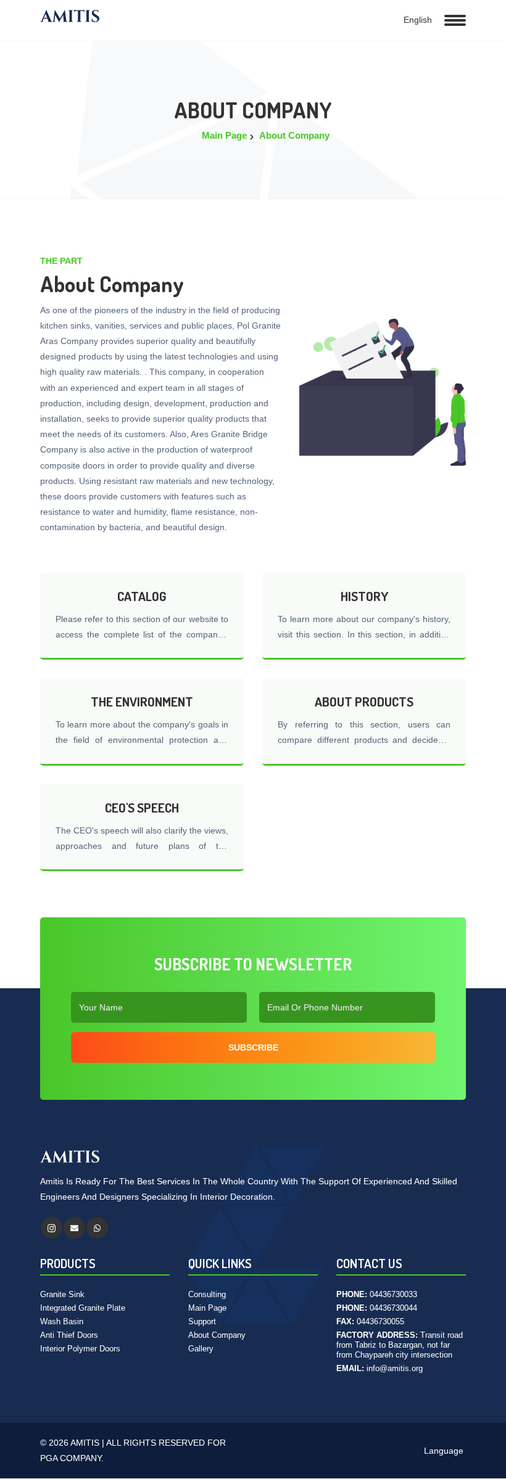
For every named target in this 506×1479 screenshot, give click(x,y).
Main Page (224, 135)
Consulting (207, 1294)
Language (442, 1451)
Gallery (201, 1348)
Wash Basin (61, 1321)
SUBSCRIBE (253, 1047)
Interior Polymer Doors (80, 1348)
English (416, 20)
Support (202, 1321)
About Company (294, 135)
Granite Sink (62, 1294)
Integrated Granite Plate (82, 1308)
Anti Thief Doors (69, 1335)
